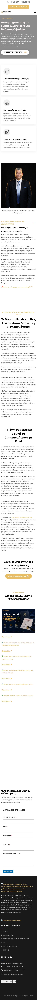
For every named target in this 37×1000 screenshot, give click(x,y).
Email (5, 826)
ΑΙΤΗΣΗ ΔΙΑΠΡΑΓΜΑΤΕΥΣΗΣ (18, 7)
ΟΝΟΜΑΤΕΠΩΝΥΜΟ (10, 817)
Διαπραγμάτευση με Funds (14, 110)
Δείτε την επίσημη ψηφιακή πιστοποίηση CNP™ (18, 287)
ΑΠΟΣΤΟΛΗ (8, 871)
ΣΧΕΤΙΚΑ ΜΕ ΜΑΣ (8, 935)
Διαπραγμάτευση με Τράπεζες (16, 78)
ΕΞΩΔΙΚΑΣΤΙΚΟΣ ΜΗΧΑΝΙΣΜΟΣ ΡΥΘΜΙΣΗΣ (16, 939)
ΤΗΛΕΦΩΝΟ (7, 835)
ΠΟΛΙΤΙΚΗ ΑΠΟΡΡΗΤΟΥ (10, 946)
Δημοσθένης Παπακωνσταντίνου (22, 517)
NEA (4, 942)
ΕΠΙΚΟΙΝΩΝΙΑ (7, 950)
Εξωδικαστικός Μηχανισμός (15, 139)
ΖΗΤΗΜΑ (6, 845)
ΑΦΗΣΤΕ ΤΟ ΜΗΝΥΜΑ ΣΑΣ (11, 854)
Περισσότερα (6, 637)
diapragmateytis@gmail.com (13, 974)
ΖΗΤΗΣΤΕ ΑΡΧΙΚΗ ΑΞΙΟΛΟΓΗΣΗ (14, 52)
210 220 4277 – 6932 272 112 (20, 2)
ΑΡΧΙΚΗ (5, 931)
